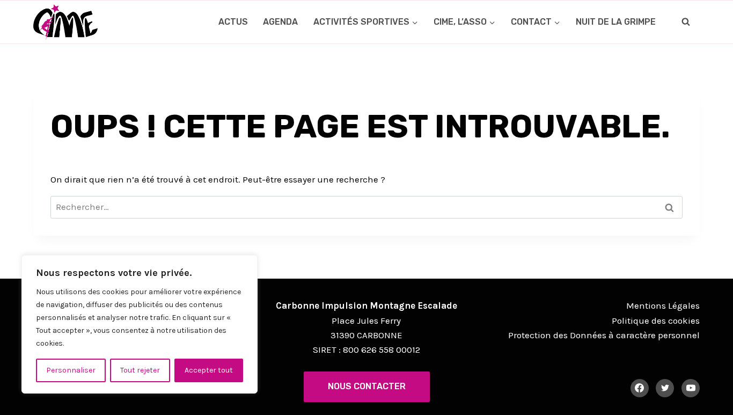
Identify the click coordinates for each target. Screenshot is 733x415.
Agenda (280, 22)
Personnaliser (71, 370)
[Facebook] (640, 388)
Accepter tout (209, 370)
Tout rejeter (140, 370)
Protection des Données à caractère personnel (604, 335)
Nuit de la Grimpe (616, 22)
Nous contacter (367, 386)
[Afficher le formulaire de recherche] (685, 22)
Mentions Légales (663, 305)
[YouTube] (690, 388)
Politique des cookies (656, 320)
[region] (139, 324)
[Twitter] (665, 388)
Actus (233, 22)
